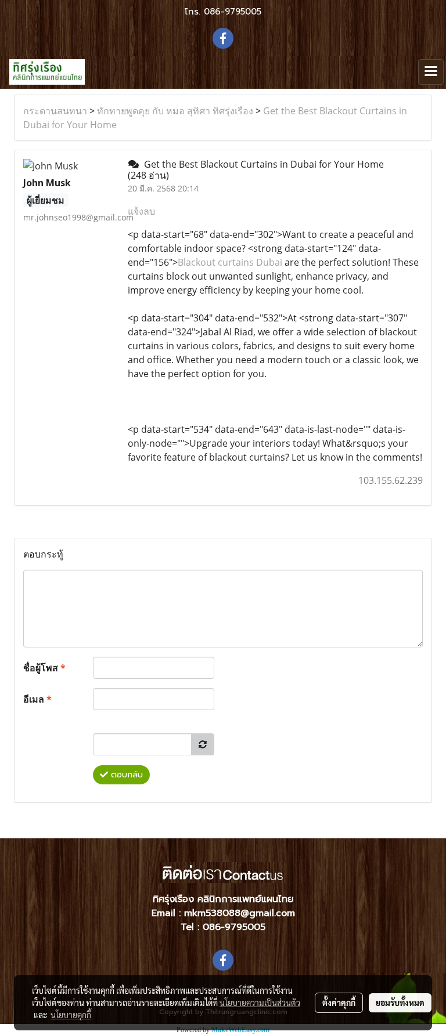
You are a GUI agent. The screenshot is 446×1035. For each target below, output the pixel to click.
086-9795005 (232, 11)
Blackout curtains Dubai (230, 262)
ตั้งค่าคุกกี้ (338, 1002)
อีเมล (37, 699)
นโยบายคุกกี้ (71, 1014)
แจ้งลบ (141, 211)
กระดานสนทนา (55, 110)
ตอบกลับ (125, 775)
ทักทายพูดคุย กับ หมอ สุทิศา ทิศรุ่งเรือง (175, 110)
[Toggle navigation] (431, 72)
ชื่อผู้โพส (44, 667)
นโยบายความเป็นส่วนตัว (260, 1002)
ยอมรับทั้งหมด (400, 1002)
